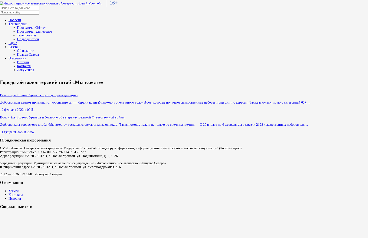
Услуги (14, 191)
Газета (13, 47)
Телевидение (18, 24)
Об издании (25, 50)
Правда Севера (28, 54)
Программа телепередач (34, 31)
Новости (15, 20)
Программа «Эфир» (31, 27)
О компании (17, 58)
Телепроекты (26, 35)
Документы (25, 70)
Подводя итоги (28, 39)
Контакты (24, 66)
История (23, 62)
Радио (13, 43)
